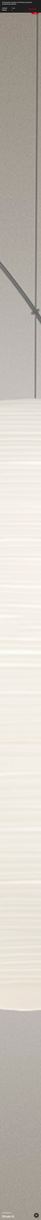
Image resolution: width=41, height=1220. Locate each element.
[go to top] (36, 1215)
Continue (32, 9)
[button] (8, 9)
